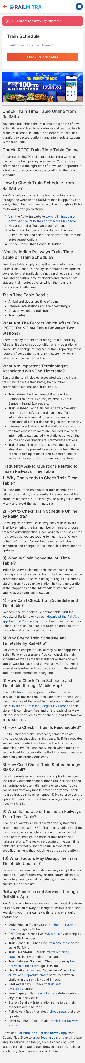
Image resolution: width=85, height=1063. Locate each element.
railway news (57, 1011)
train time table (59, 943)
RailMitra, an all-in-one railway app (42, 1033)
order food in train (45, 1037)
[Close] (78, 21)
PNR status (52, 934)
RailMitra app (18, 692)
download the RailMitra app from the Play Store (42, 221)
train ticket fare (46, 993)
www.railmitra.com (59, 216)
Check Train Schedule (42, 57)
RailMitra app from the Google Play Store (37, 706)
